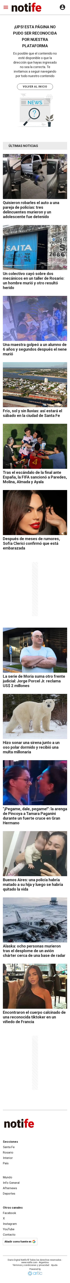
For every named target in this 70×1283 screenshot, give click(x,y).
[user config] (62, 7)
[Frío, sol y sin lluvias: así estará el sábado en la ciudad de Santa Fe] (35, 384)
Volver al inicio (35, 86)
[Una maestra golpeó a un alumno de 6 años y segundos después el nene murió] (35, 318)
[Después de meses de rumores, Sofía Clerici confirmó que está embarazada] (35, 512)
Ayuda (54, 1265)
